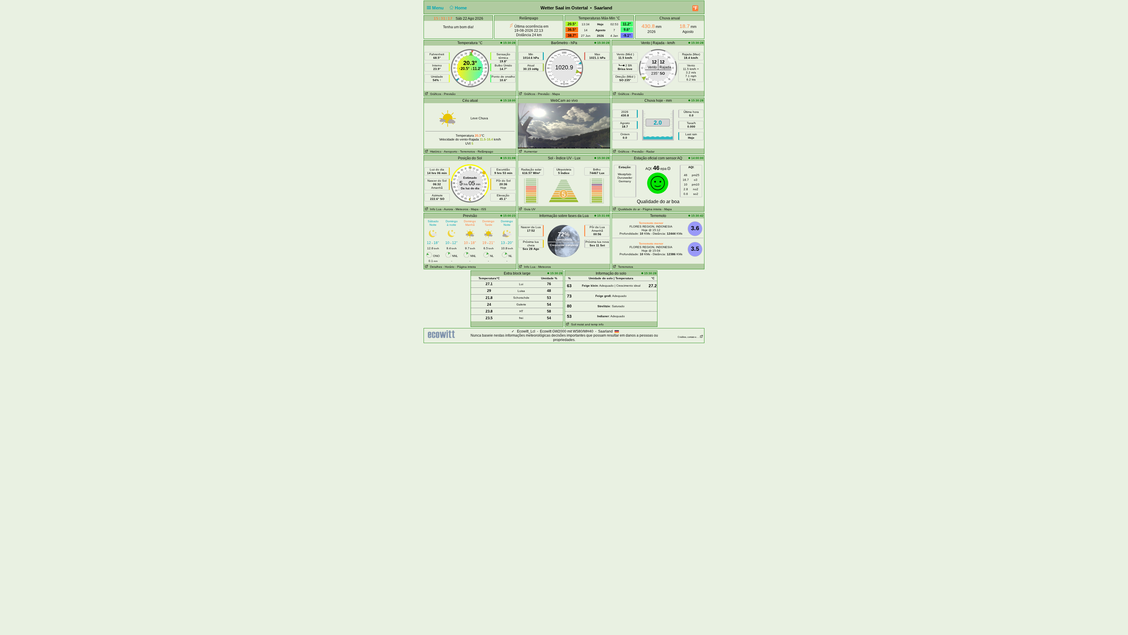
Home (461, 7)
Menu (438, 7)
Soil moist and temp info (586, 324)
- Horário (448, 266)
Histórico (435, 151)
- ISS (482, 209)
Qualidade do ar (628, 209)
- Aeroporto (449, 151)
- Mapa (555, 94)
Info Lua (435, 209)
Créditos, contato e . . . (689, 337)
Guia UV (529, 209)
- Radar (649, 151)
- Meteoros (461, 209)
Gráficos (434, 94)
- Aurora (447, 209)
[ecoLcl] (442, 334)
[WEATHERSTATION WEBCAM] (564, 125)
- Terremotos (466, 151)
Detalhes (435, 266)
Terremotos (624, 266)
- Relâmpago (484, 151)
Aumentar (529, 151)
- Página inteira (651, 209)
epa (663, 169)
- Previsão (449, 94)
